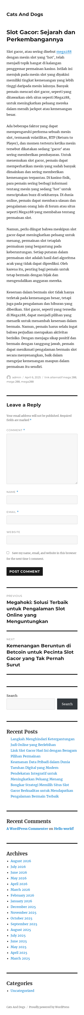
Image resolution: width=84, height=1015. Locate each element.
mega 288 (13, 381)
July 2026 (18, 867)
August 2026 (21, 861)
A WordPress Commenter (27, 829)
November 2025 (23, 912)
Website (13, 532)
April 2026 (19, 884)
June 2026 (19, 872)
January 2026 (21, 901)
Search (12, 696)
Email (13, 512)
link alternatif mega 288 (60, 377)
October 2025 (21, 918)
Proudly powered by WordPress (49, 1007)
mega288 (64, 52)
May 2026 (19, 878)
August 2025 (21, 930)
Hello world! (64, 829)
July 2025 (18, 935)
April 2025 (19, 953)
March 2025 (20, 958)
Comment (16, 430)
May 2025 (19, 947)
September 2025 (24, 924)
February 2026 (22, 895)
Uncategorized (22, 991)
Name (12, 492)
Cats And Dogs (25, 14)
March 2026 (20, 890)
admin (16, 377)
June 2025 (19, 941)
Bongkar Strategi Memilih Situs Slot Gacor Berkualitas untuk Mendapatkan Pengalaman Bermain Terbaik (42, 790)
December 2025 (23, 907)
